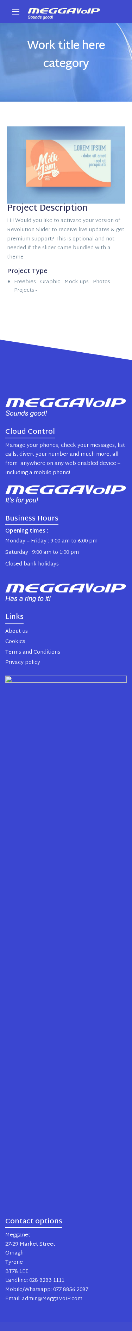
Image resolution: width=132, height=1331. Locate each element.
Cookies (15, 642)
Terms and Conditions (32, 652)
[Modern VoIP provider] (64, 11)
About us (16, 631)
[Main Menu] (15, 12)
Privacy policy (22, 662)
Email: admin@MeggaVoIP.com (43, 1299)
